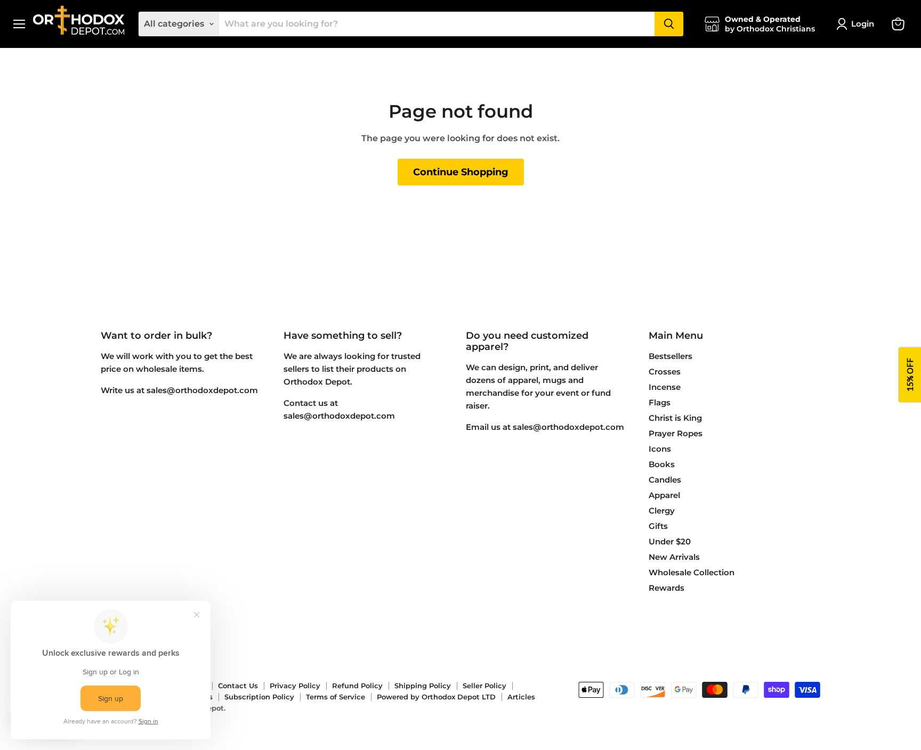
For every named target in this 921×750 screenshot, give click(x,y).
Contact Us (238, 685)
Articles (521, 696)
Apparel (664, 495)
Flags (659, 402)
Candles (665, 480)
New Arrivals (674, 557)
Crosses (665, 371)
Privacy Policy (295, 685)
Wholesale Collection (691, 572)
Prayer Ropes (675, 433)
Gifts (658, 526)
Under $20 (670, 541)
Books (662, 464)
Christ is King (675, 418)
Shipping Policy (422, 685)
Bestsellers (670, 356)
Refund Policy (357, 685)
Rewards (666, 588)
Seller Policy (484, 685)
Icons (660, 449)
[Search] (669, 24)
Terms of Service (335, 696)
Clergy (662, 511)
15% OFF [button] (910, 375)
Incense (665, 387)
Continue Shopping (460, 172)
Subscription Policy (259, 696)
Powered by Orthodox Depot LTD (436, 696)
